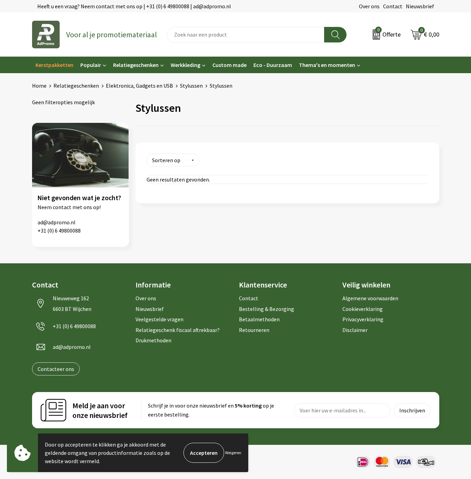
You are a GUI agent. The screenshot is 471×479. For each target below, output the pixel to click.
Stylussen (191, 85)
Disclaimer (355, 329)
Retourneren (254, 329)
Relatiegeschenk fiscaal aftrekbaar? (178, 329)
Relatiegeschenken (136, 64)
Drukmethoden (153, 340)
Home (39, 85)
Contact (392, 6)
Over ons (369, 6)
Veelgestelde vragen (159, 319)
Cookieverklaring (362, 308)
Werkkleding (185, 64)
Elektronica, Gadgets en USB (139, 85)
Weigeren (233, 452)
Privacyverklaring (362, 319)
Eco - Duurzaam (272, 64)
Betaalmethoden (259, 319)
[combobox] (245, 34)
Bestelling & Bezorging (266, 308)
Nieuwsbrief (420, 6)
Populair (90, 64)
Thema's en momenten (327, 64)
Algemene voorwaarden (370, 298)
